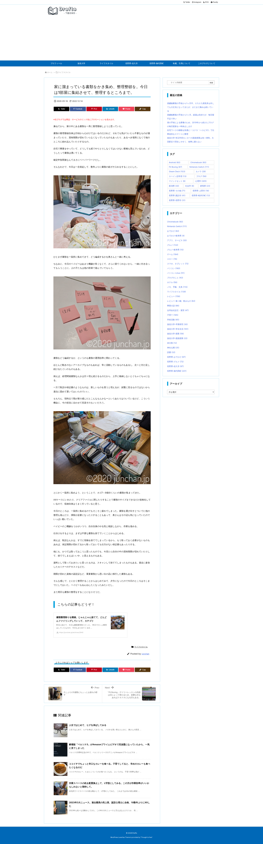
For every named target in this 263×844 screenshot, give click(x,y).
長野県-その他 (177, 190)
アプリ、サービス (177, 240)
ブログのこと (175, 277)
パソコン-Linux (176, 273)
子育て (172, 315)
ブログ (201, 176)
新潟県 (174, 186)
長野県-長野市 (177, 200)
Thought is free (146, 837)
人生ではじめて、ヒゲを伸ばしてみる (87, 725)
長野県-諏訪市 (177, 195)
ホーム (49, 72)
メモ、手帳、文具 (177, 287)
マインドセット (177, 181)
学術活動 (173, 319)
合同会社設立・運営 (178, 310)
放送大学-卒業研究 (177, 324)
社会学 (189, 186)
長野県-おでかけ (176, 357)
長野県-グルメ (175, 361)
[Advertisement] (131, 40)
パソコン (173, 268)
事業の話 (173, 305)
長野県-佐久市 (175, 366)
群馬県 (205, 186)
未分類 (172, 343)
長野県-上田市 (201, 190)
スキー (172, 259)
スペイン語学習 (177, 176)
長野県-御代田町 (176, 371)
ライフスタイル (64, 72)
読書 (171, 352)
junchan (145, 653)
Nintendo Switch (199, 167)
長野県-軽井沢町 (201, 195)
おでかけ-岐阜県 (176, 235)
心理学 (201, 181)
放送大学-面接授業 (177, 338)
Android (174, 162)
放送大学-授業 (175, 333)
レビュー (173, 296)
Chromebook (198, 162)
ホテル (172, 282)
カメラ (201, 171)
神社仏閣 (173, 347)
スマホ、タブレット (177, 263)
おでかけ (173, 231)
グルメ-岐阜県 (175, 249)
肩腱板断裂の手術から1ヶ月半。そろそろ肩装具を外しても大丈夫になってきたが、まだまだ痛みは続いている (190, 107)
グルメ (172, 245)
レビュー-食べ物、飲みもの (181, 301)
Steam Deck (177, 171)
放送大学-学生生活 (177, 329)
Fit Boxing (175, 167)
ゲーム (172, 254)
